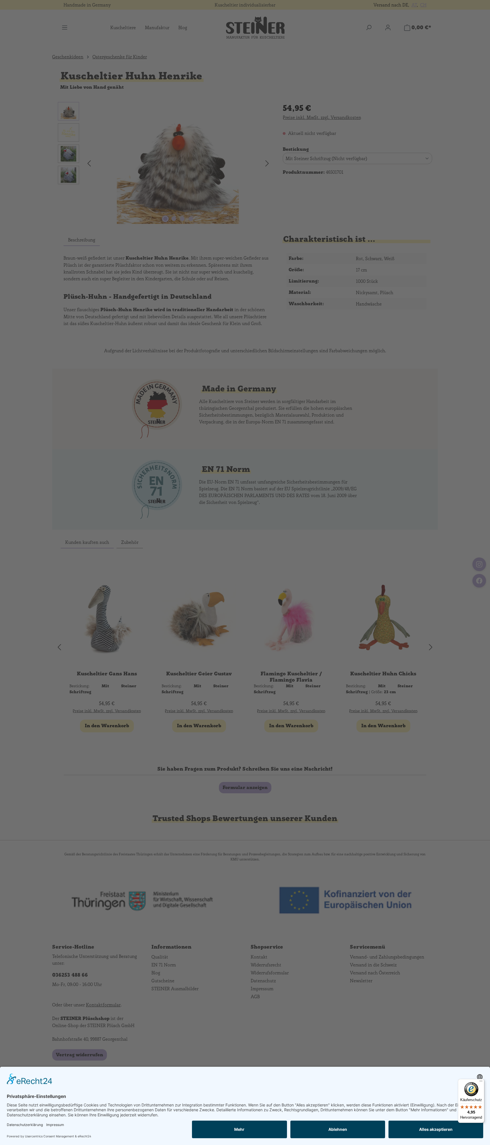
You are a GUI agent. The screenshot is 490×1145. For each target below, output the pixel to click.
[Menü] (481, 1082)
